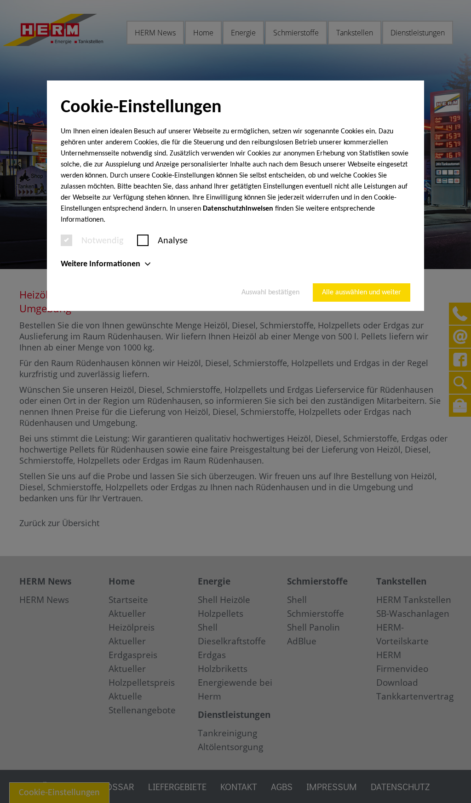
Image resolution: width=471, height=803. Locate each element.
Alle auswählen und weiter (361, 292)
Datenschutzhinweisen (238, 208)
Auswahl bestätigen (270, 292)
